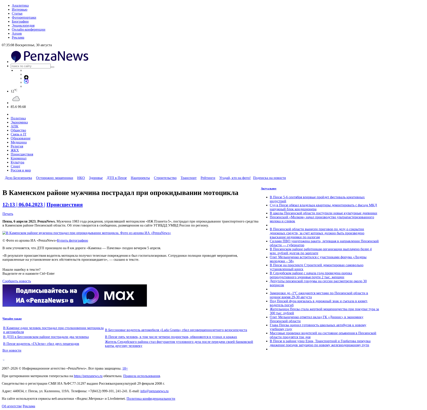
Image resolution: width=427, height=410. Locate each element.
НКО (81, 178)
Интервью (19, 9)
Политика (18, 118)
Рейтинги (208, 178)
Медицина (19, 142)
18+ (125, 368)
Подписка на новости (269, 178)
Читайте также (12, 318)
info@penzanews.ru (154, 391)
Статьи (17, 13)
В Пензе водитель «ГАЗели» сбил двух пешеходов (41, 344)
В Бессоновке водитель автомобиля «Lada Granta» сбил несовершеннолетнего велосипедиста (176, 330)
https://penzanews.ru (88, 376)
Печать (7, 214)
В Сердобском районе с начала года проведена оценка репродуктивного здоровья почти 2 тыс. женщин (311, 275)
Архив (17, 33)
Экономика (19, 122)
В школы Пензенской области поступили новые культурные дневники (323, 213)
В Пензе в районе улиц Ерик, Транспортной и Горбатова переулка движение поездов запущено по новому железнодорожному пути (320, 343)
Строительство (165, 178)
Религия (17, 146)
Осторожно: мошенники (54, 178)
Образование (20, 138)
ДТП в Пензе (117, 178)
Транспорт (189, 178)
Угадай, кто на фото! (235, 178)
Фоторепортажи (24, 17)
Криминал (18, 158)
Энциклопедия (23, 25)
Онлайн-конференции (28, 29)
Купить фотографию (72, 240)
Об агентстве (12, 406)
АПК (14, 126)
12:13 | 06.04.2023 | (23, 204)
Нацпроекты (140, 178)
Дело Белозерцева (18, 178)
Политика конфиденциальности (151, 398)
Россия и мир (21, 170)
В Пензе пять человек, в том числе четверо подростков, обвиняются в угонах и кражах (171, 337)
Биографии (20, 21)
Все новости (11, 350)
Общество (18, 130)
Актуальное (268, 188)
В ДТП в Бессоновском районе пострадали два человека (46, 337)
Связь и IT (18, 134)
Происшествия (22, 154)
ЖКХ (15, 150)
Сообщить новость (16, 281)
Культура (17, 162)
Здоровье (96, 178)
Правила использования (141, 376)
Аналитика (20, 5)
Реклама (18, 37)
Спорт (15, 166)
